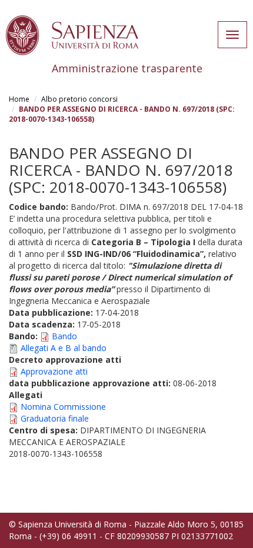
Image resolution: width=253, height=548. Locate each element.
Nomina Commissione (63, 406)
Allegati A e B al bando (63, 347)
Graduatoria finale (55, 418)
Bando (64, 336)
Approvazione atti (54, 371)
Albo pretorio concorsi (79, 99)
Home (19, 99)
